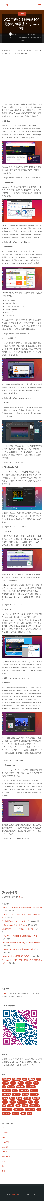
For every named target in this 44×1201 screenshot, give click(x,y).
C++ (38, 1079)
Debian (13, 1083)
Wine (23, 1113)
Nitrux (12, 1098)
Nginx (5, 1098)
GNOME (11, 1087)
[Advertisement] (22, 79)
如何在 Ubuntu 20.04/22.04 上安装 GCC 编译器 (19, 949)
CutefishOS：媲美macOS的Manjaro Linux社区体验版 (21, 943)
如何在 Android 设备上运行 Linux (14, 925)
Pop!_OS (36, 1098)
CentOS (5, 1083)
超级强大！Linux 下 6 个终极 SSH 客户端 (17, 929)
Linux (15, 1090)
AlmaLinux (6, 1079)
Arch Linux (16, 1079)
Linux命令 (16, 1094)
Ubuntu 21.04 (7, 1109)
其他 (22, 14)
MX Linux (34, 1094)
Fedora (28, 1083)
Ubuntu (25, 1106)
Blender (31, 1079)
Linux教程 (5, 1147)
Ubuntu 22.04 (19, 1109)
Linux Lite (34, 1090)
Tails (18, 1106)
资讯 (3, 1171)
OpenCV (27, 1098)
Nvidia (19, 1098)
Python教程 (6, 1156)
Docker (21, 1083)
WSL (29, 1113)
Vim (39, 1109)
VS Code (15, 1113)
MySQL (4, 1152)
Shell (36, 1102)
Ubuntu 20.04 (35, 1106)
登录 (20, 897)
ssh (4, 1106)
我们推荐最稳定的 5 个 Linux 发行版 (15, 921)
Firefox (36, 1083)
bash (24, 1079)
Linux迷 (5, 5)
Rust (30, 1102)
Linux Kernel (24, 1090)
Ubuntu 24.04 (30, 1109)
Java (3, 1137)
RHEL (12, 1102)
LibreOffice (6, 1090)
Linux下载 (5, 1142)
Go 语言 (5, 1133)
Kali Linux (20, 1087)
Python (5, 1102)
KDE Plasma (30, 1087)
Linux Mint (6, 1094)
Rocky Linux (21, 1102)
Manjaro (25, 1094)
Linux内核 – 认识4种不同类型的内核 (15, 956)
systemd (10, 1106)
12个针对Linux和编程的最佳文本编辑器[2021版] (20, 936)
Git (4, 1087)
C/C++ (4, 1128)
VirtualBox (6, 1113)
